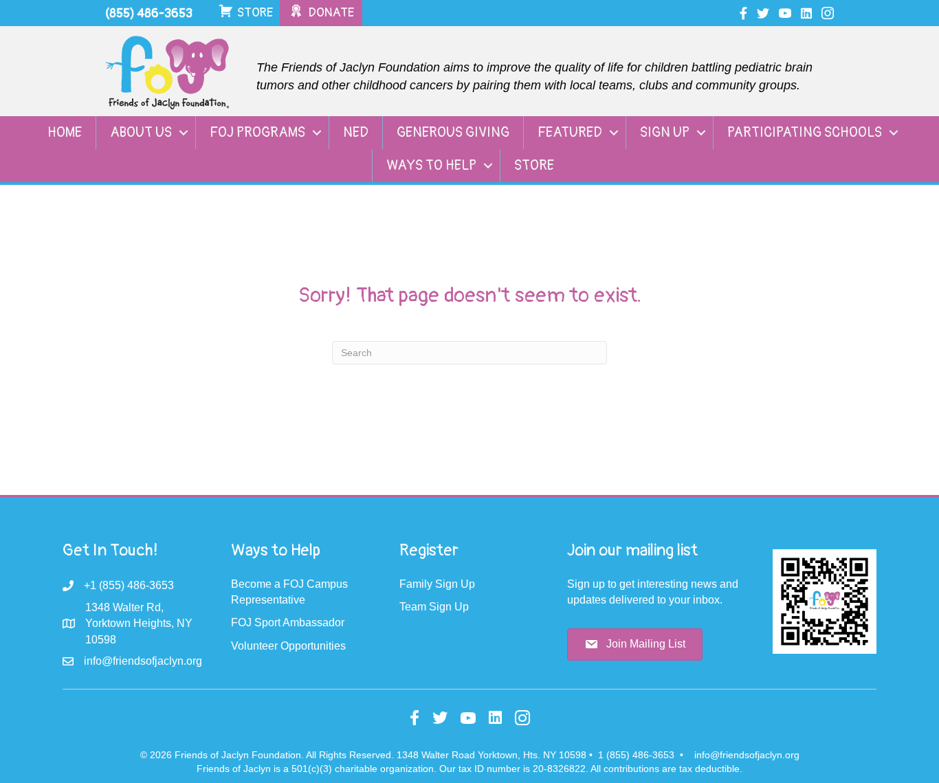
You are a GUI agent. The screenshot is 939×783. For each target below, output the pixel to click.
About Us (141, 132)
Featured (570, 132)
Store (534, 165)
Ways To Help (431, 165)
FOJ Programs (257, 132)
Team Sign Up (434, 607)
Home (64, 132)
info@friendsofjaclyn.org (746, 754)
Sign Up (664, 132)
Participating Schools (804, 132)
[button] (183, 132)
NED (355, 132)
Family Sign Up (437, 584)
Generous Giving (453, 132)
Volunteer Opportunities (288, 646)
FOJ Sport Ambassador (287, 622)
